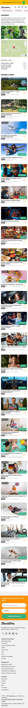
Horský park (4, 68)
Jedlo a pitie (4, 650)
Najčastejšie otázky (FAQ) (8, 666)
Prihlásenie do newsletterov (8, 671)
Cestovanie (18, 10)
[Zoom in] (25, 42)
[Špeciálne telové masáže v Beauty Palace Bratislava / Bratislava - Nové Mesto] (14, 364)
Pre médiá (4, 687)
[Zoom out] (25, 44)
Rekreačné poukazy (6, 664)
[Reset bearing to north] (25, 45)
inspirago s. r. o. (13, 696)
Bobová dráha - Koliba (7, 63)
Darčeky (3, 658)
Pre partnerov (5, 690)
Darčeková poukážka (7, 656)
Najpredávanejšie (7, 10)
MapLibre (22, 55)
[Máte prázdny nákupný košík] (19, 7)
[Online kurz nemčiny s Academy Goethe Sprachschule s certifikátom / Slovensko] (14, 470)
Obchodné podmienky (7, 669)
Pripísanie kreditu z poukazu (8, 673)
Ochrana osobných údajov (8, 699)
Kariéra (3, 683)
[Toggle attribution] (25, 55)
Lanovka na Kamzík (6, 65)
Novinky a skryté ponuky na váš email (13, 599)
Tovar (2, 654)
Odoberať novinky (14, 616)
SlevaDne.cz (4, 705)
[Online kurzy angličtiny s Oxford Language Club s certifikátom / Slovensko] (14, 491)
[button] (15, 7)
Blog (2, 685)
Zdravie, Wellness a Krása (8, 645)
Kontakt (3, 681)
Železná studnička (6, 67)
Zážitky (3, 647)
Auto (2, 652)
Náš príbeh (4, 679)
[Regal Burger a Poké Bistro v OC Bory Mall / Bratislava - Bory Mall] (14, 279)
